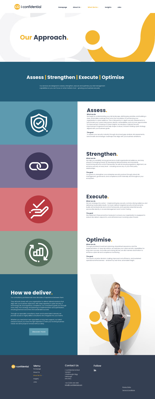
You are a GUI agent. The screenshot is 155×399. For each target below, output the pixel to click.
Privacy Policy (126, 387)
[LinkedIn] (95, 370)
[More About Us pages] (81, 7)
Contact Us (72, 365)
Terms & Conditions (128, 390)
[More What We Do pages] (98, 7)
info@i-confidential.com (73, 385)
